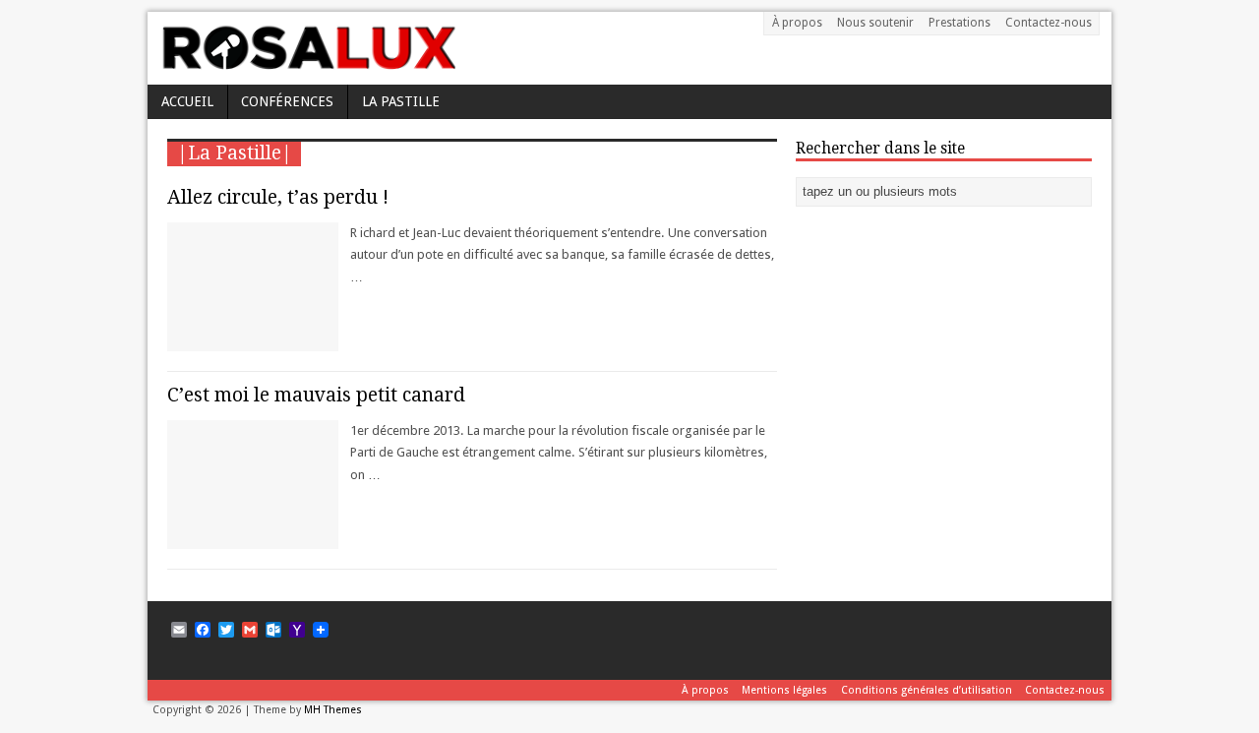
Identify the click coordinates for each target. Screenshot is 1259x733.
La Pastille (401, 101)
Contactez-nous (1048, 23)
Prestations (959, 23)
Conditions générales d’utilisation (926, 690)
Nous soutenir (875, 23)
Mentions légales (784, 690)
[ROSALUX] (307, 63)
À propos (797, 23)
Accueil (187, 101)
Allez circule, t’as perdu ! (278, 197)
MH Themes (333, 709)
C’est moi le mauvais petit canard (316, 395)
